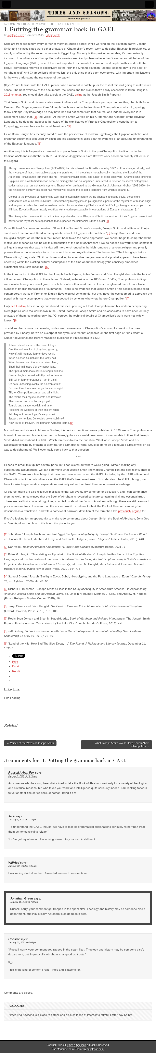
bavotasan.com (95, 1049)
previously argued (129, 511)
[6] (47, 266)
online (78, 94)
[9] (71, 422)
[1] (35, 116)
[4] (107, 221)
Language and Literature (19, 24)
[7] (128, 298)
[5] (108, 233)
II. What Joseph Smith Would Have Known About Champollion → (120, 745)
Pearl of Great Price (69, 24)
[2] (69, 126)
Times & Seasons (76, 1045)
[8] (15, 320)
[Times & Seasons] (78, 15)
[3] (39, 143)
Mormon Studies (46, 24)
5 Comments (53, 34)
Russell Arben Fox (21, 772)
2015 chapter (12, 94)
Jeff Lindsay (18, 306)
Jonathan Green (15, 34)
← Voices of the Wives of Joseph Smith (30, 743)
